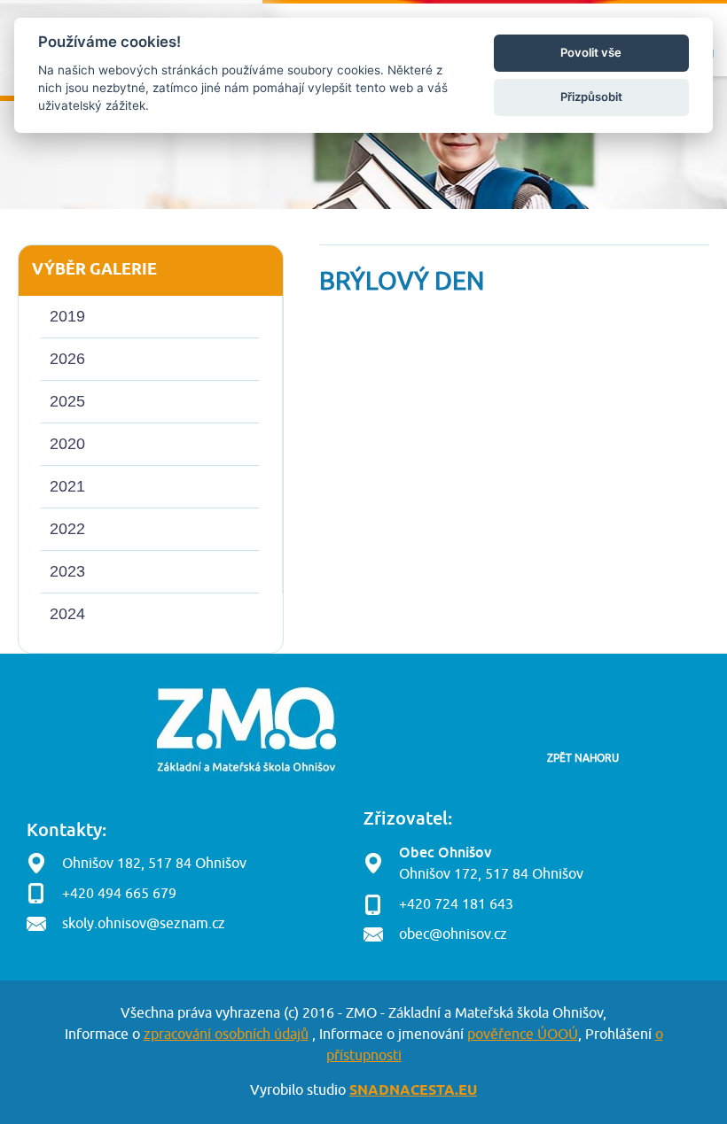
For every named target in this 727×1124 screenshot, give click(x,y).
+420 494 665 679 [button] (119, 894)
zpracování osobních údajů (226, 1034)
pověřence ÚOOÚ (522, 1034)
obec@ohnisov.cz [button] (453, 934)
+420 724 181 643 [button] (456, 904)
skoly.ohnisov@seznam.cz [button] (143, 924)
